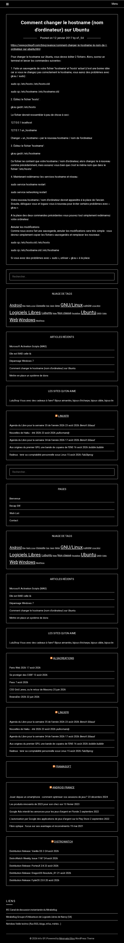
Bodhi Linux (30, 306)
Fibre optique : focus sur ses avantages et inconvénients (40, 826)
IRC (8, 910)
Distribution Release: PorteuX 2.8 (27, 865)
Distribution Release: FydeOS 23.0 (27, 880)
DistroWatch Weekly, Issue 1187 (26, 858)
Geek (52, 306)
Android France (63, 787)
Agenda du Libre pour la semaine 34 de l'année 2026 (37, 440)
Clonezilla (40, 305)
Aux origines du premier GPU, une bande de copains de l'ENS (41, 447)
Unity (99, 313)
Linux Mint (96, 306)
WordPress (40, 321)
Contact (14, 520)
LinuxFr (63, 415)
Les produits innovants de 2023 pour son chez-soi (36, 804)
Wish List (14, 513)
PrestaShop (76, 313)
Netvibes (10, 924)
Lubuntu (46, 313)
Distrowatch (63, 841)
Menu (115, 3)
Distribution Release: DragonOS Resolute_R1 (33, 873)
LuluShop (14, 400)
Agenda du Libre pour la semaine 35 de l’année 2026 (37, 425)
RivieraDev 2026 (18, 696)
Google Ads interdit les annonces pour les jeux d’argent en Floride (44, 811)
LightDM (87, 305)
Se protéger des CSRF (21, 674)
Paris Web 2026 (18, 667)
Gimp (57, 305)
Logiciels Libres (25, 312)
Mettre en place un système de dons (29, 375)
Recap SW (15, 505)
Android (16, 305)
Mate (55, 313)
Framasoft (63, 766)
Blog (24, 306)
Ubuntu (88, 312)
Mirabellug (11, 917)
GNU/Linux (72, 305)
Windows (27, 319)
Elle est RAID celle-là (20, 353)
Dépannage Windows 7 (22, 360)
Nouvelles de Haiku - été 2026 (25, 432)
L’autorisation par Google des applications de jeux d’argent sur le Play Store (49, 818)
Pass (12, 682)
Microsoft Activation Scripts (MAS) (28, 346)
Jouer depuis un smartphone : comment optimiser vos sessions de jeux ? (48, 797)
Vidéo (104, 313)
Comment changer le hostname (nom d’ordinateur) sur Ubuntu (43, 368)
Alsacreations (63, 658)
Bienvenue (15, 498)
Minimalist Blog (67, 938)
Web (14, 319)
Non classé (64, 313)
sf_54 (80, 37)
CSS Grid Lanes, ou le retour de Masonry (31, 689)
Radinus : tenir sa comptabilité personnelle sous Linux (38, 454)
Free (47, 306)
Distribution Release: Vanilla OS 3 (27, 851)
